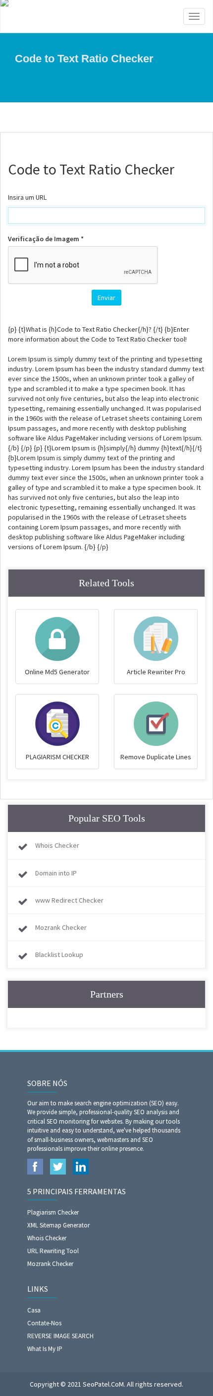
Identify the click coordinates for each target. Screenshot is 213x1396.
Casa (34, 1310)
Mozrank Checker (61, 927)
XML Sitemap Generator (58, 1225)
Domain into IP (56, 873)
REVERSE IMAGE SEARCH (60, 1336)
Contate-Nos (44, 1323)
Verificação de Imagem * (46, 238)
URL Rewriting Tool (53, 1251)
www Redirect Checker (69, 900)
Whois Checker (57, 845)
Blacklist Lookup (59, 954)
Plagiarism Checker (53, 1212)
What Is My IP (44, 1349)
